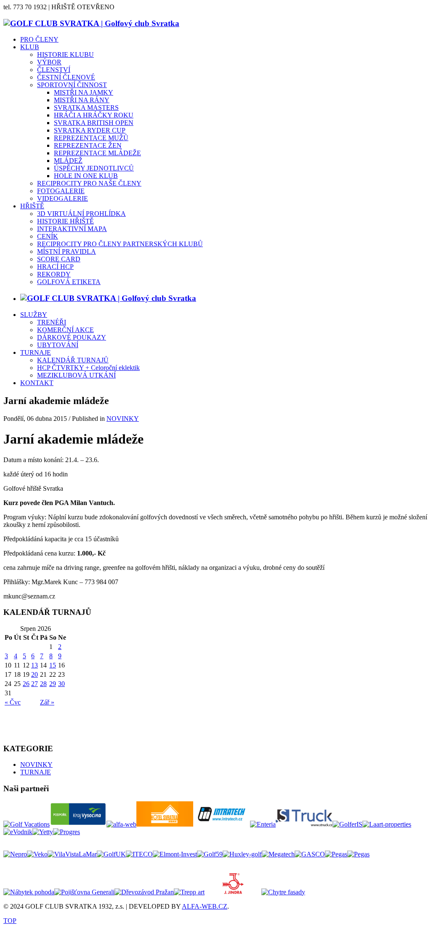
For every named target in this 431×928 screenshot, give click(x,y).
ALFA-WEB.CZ (204, 906)
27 (34, 683)
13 (34, 665)
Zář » (47, 702)
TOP (9, 920)
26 (26, 683)
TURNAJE (35, 772)
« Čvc (13, 702)
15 (52, 665)
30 (61, 683)
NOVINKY (122, 418)
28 (43, 683)
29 (52, 683)
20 (34, 674)
